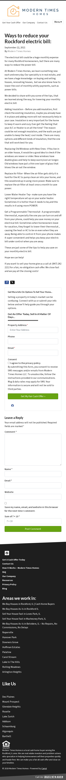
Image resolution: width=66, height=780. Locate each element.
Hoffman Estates (11, 647)
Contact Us (42, 22)
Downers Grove (10, 642)
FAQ (4, 572)
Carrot (44, 768)
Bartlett (6, 736)
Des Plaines (8, 696)
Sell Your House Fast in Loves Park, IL (21, 614)
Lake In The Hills (11, 662)
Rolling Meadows (11, 667)
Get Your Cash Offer (11, 22)
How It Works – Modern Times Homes (20, 567)
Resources (7, 580)
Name (8, 469)
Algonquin (7, 731)
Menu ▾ (58, 22)
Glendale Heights (11, 706)
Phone (11, 336)
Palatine (6, 652)
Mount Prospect (10, 701)
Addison (6, 721)
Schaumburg (9, 726)
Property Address (18, 325)
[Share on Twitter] (12, 282)
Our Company (29, 22)
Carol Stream (9, 657)
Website (9, 492)
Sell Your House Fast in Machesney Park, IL (24, 619)
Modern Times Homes (19, 51)
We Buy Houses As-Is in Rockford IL (20, 609)
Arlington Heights (11, 672)
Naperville (7, 632)
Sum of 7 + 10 (12, 516)
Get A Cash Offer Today (13, 559)
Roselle (6, 711)
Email (11, 348)
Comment (11, 432)
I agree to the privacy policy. (25, 363)
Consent (12, 359)
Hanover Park (9, 637)
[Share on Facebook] (7, 282)
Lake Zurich (8, 716)
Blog (4, 588)
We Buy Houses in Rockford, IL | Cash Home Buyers (28, 604)
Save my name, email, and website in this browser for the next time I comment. (31, 509)
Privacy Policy (9, 584)
